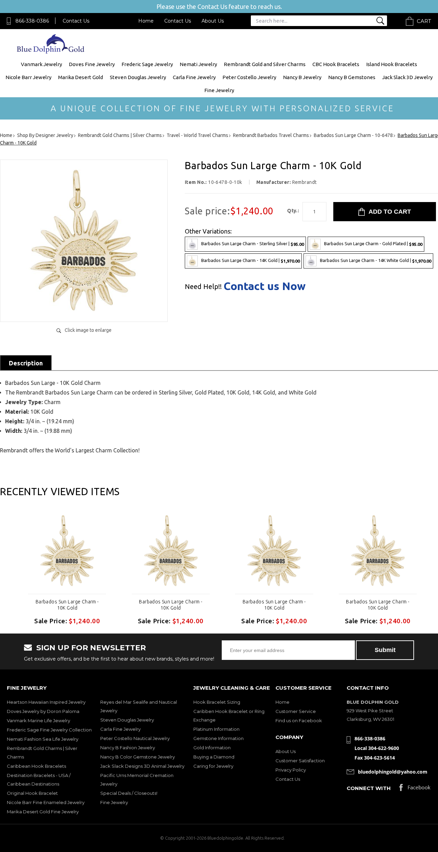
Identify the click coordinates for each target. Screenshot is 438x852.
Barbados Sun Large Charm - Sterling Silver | (252, 243)
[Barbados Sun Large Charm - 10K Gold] (84, 309)
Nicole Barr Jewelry (28, 77)
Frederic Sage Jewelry (147, 64)
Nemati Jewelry (198, 64)
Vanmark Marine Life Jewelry (38, 720)
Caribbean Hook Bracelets (36, 766)
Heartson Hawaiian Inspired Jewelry (46, 702)
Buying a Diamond (213, 757)
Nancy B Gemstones (351, 77)
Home (146, 21)
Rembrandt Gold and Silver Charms (265, 64)
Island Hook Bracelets (391, 64)
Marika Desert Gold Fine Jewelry (43, 811)
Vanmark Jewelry (41, 64)
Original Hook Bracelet (32, 793)
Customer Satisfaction (300, 760)
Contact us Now (264, 285)
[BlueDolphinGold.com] (51, 52)
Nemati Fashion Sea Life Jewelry (42, 739)
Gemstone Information (218, 738)
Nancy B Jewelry (302, 77)
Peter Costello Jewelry (249, 77)
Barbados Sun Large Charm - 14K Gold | (250, 260)
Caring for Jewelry (213, 766)
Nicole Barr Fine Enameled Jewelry (46, 802)
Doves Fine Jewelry (92, 64)
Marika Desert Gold (80, 77)
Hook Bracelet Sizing (216, 702)
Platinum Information (216, 729)
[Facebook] (414, 789)
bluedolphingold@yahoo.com (392, 771)
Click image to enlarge (88, 330)
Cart (424, 21)
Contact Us (76, 21)
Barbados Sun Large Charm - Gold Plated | (373, 243)
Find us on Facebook (298, 720)
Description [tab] (26, 363)
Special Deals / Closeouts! (128, 793)
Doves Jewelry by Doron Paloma (43, 711)
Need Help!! (203, 286)
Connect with (369, 788)
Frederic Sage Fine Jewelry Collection (49, 729)
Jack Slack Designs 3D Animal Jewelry (142, 766)
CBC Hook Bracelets (335, 64)
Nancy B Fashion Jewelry (127, 747)
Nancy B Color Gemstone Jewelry (137, 757)
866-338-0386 (32, 21)
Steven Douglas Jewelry (138, 77)
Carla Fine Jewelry (194, 77)
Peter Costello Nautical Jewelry (135, 738)
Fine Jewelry (219, 90)
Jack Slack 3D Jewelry (407, 77)
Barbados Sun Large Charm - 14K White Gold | (375, 260)
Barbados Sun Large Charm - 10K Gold (67, 605)
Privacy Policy (290, 770)
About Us (213, 21)
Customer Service (295, 711)
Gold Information (212, 747)
